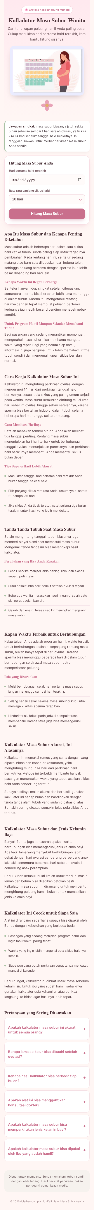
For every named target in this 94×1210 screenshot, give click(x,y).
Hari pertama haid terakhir (27, 170)
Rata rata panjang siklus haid (29, 190)
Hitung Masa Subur (47, 214)
